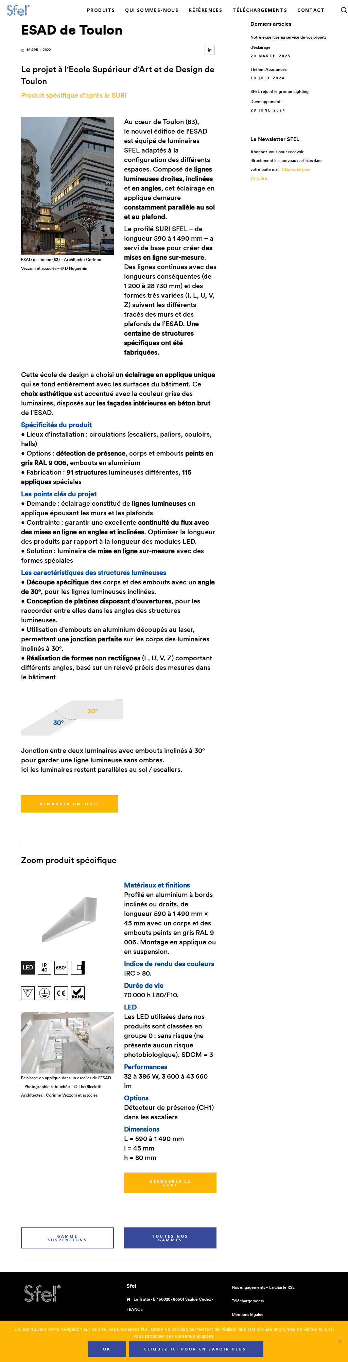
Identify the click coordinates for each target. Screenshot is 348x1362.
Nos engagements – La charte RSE (263, 1287)
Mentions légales (247, 1314)
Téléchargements (248, 1301)
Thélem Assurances (268, 69)
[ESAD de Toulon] (210, 50)
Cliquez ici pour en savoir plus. (196, 1348)
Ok (107, 1348)
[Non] (339, 1341)
